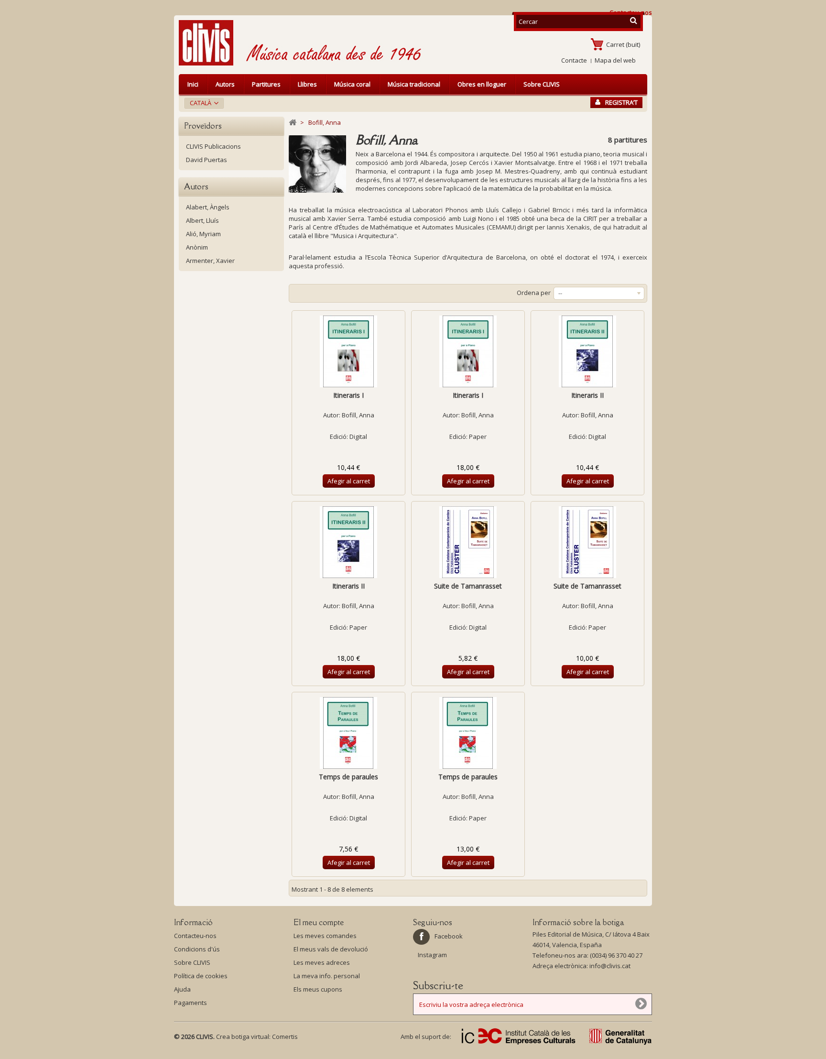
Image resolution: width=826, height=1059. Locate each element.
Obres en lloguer (481, 84)
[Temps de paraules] (348, 733)
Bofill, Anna (358, 415)
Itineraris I (348, 395)
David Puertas (206, 159)
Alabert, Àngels (207, 207)
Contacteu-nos (195, 935)
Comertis (285, 1036)
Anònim (197, 247)
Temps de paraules (348, 776)
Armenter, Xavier (210, 260)
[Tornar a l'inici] (292, 123)
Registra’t (621, 102)
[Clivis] (210, 43)
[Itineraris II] (587, 351)
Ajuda (182, 989)
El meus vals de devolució (330, 949)
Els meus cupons (317, 989)
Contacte (574, 60)
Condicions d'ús (197, 949)
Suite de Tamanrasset (468, 585)
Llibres (307, 84)
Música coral (352, 84)
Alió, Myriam (203, 233)
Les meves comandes (325, 935)
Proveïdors (203, 125)
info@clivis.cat (609, 965)
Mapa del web (615, 60)
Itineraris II (587, 395)
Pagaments (190, 1002)
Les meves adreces (321, 962)
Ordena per (534, 292)
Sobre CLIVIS (541, 84)
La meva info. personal (326, 976)
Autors (225, 84)
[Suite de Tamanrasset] (468, 542)
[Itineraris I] (348, 351)
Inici (192, 84)
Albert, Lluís (202, 220)
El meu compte (318, 922)
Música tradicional (414, 84)
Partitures (266, 84)
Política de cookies (201, 976)
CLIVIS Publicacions (213, 146)
